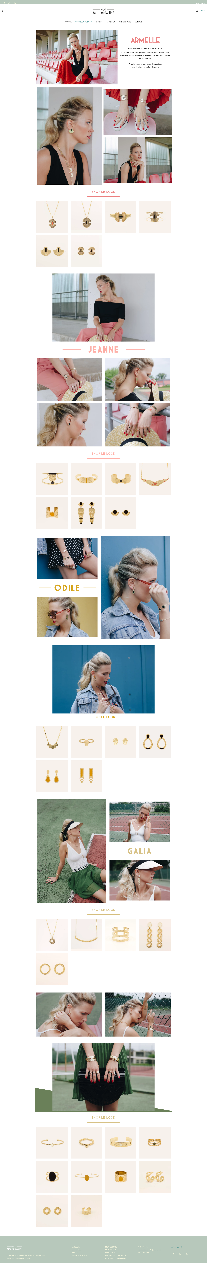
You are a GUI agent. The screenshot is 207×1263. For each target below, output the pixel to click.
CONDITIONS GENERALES (115, 1258)
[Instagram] (9, 3)
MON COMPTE (111, 1247)
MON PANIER (110, 1250)
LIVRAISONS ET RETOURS (115, 1255)
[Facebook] (4, 3)
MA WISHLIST (110, 1253)
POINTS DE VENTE (79, 1255)
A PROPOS (76, 1250)
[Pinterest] (15, 3)
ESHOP (75, 1253)
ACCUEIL (76, 1247)
